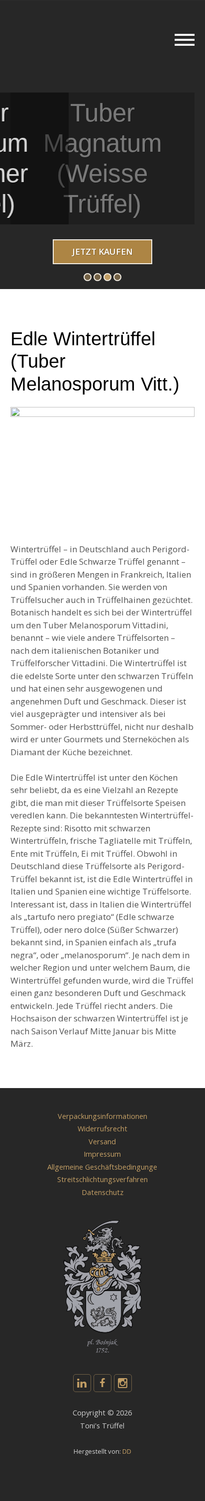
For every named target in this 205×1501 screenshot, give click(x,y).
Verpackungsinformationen (102, 1116)
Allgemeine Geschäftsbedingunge (102, 1167)
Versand (102, 1141)
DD (126, 1451)
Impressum (102, 1154)
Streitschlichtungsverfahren (102, 1179)
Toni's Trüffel (56, 15)
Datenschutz (102, 1192)
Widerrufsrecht (102, 1128)
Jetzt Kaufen (102, 251)
